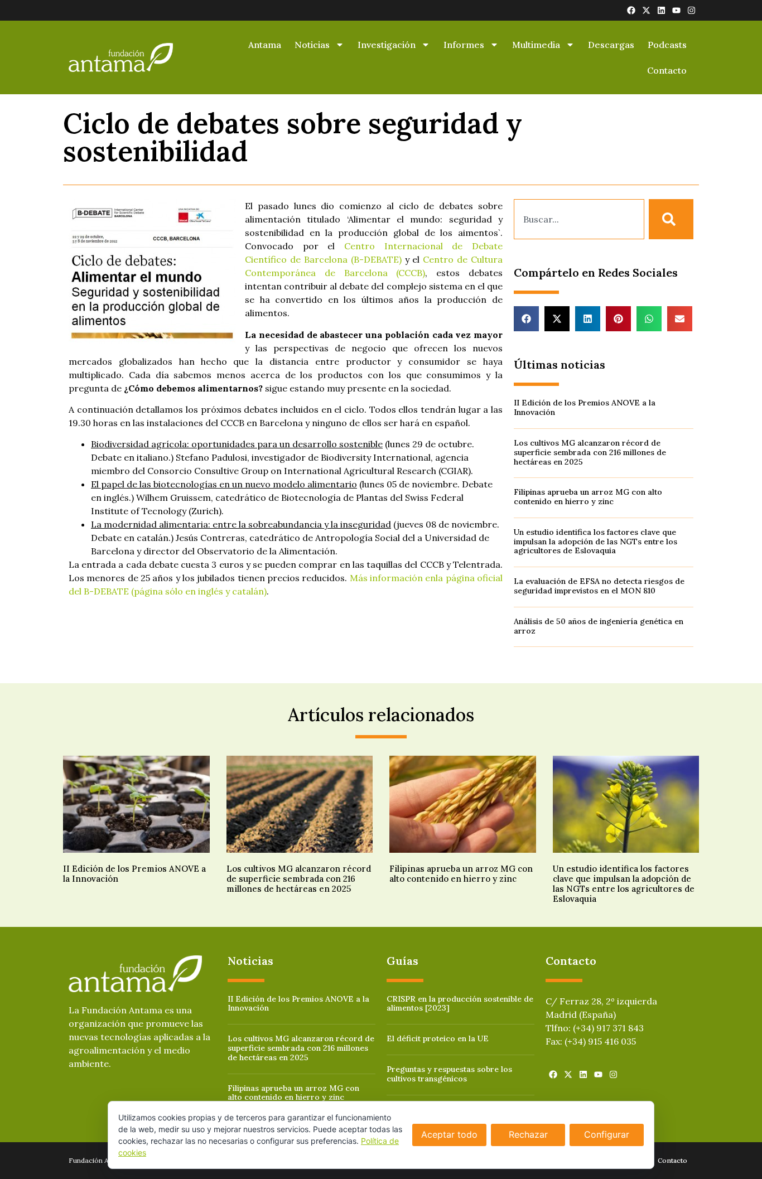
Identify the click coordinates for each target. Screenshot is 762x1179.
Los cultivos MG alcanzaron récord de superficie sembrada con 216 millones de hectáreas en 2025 (590, 452)
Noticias (312, 44)
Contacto (667, 70)
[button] (526, 318)
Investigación (387, 44)
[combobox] (579, 219)
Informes (463, 44)
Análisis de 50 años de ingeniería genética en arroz (598, 626)
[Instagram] (691, 10)
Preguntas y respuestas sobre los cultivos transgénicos (449, 1074)
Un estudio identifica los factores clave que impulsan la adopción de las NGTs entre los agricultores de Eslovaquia (595, 541)
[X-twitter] (646, 10)
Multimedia (536, 44)
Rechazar (528, 1134)
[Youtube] (676, 10)
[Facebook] (631, 10)
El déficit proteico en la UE (438, 1038)
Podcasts (667, 44)
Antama (264, 44)
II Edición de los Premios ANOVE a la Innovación (584, 407)
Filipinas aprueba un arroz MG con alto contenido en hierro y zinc (588, 496)
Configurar (606, 1134)
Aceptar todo (449, 1134)
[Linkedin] (661, 10)
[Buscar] (671, 219)
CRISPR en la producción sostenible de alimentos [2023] (460, 1003)
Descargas (611, 44)
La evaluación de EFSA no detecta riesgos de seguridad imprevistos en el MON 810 (599, 586)
